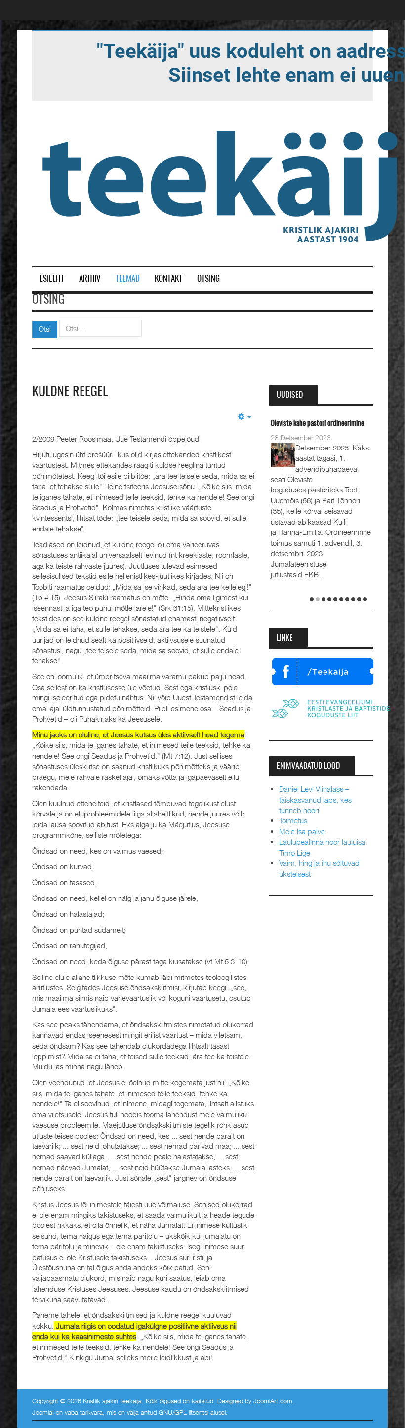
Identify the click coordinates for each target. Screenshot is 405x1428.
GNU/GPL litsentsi (183, 1412)
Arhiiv (90, 279)
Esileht (52, 279)
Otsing (208, 279)
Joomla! (43, 1412)
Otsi (45, 329)
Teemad (128, 279)
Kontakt (168, 279)
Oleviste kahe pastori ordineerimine (317, 423)
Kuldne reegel (70, 392)
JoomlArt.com (272, 1401)
